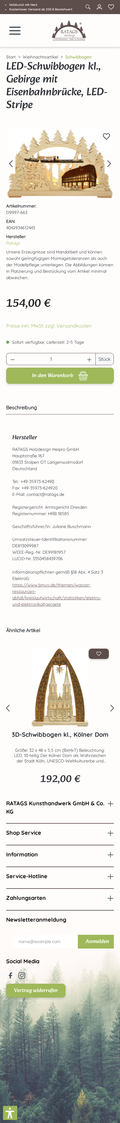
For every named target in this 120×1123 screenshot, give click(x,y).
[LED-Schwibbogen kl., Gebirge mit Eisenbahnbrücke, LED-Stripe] (60, 163)
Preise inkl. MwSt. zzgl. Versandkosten (48, 326)
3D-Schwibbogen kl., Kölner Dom (60, 734)
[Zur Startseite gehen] (68, 30)
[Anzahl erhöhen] (89, 359)
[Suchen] (88, 7)
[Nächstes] (109, 164)
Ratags (13, 243)
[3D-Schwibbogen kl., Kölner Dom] (60, 687)
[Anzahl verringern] (12, 359)
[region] (60, 163)
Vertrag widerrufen (36, 990)
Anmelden (97, 941)
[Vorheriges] (10, 164)
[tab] (58, 407)
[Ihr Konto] (99, 7)
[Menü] (15, 31)
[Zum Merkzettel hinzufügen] (106, 136)
